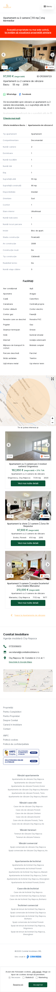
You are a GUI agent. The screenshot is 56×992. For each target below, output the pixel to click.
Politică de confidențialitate (16, 744)
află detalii (36, 972)
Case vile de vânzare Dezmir (28, 817)
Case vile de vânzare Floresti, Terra (28, 820)
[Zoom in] (52, 418)
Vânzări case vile (28, 802)
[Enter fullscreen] (52, 379)
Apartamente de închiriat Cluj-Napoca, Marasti (28, 872)
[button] (3, 55)
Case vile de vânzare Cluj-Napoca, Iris (28, 824)
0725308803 (15, 646)
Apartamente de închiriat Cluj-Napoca (28, 865)
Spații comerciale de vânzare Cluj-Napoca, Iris (28, 850)
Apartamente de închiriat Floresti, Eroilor (28, 882)
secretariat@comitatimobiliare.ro (24, 652)
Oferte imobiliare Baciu (14, 125)
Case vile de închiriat (28, 888)
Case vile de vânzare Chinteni (28, 813)
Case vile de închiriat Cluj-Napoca (28, 892)
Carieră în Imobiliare (12, 724)
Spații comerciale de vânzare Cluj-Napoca (28, 847)
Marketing (43, 977)
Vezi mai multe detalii (28, 483)
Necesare (15, 977)
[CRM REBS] (33, 956)
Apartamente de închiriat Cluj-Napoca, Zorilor (28, 875)
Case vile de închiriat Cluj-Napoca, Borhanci (28, 899)
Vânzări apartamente (28, 775)
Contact (6, 729)
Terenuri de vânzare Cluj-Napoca (28, 834)
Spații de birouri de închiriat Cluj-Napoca (28, 909)
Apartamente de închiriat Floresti (28, 868)
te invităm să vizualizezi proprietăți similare (28, 32)
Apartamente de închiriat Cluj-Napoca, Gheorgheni (28, 879)
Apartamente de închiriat (28, 861)
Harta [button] (51, 67)
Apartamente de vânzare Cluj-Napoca (28, 779)
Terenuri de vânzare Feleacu (28, 837)
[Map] (28, 400)
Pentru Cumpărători (12, 711)
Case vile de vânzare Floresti (28, 810)
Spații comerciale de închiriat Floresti (28, 922)
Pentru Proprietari (11, 716)
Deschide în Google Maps (20, 662)
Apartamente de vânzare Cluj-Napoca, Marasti (28, 796)
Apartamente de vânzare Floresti (28, 783)
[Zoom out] (52, 422)
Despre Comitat (10, 720)
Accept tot (38, 985)
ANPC (6, 735)
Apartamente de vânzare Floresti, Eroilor (28, 786)
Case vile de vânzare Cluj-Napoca (28, 806)
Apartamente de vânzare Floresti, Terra (28, 793)
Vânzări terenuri (28, 830)
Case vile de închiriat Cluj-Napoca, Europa (28, 896)
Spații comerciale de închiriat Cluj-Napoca (28, 913)
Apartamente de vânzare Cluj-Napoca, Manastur (28, 790)
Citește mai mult (11, 118)
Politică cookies (10, 739)
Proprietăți (8, 707)
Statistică (29, 977)
